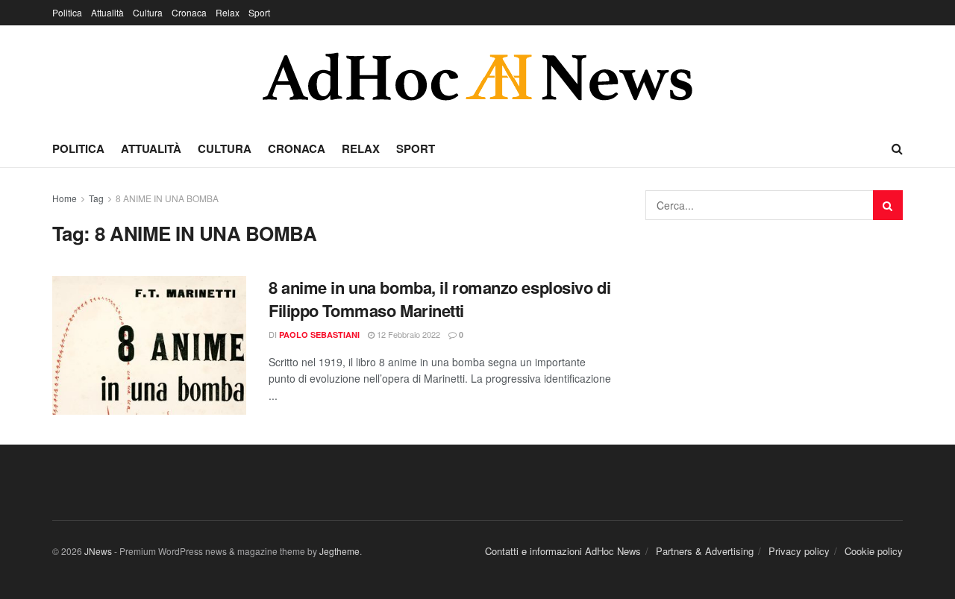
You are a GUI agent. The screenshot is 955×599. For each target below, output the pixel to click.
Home (64, 198)
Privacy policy (799, 551)
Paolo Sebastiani (319, 334)
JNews (98, 551)
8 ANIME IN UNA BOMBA (167, 198)
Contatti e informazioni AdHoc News (563, 551)
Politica (67, 12)
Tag (96, 198)
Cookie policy (874, 551)
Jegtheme (339, 551)
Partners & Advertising (705, 551)
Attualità (107, 12)
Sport (259, 12)
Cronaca (189, 12)
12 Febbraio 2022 (407, 334)
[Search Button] (888, 205)
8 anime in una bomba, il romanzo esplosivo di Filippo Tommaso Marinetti (439, 298)
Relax (227, 12)
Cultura (148, 12)
